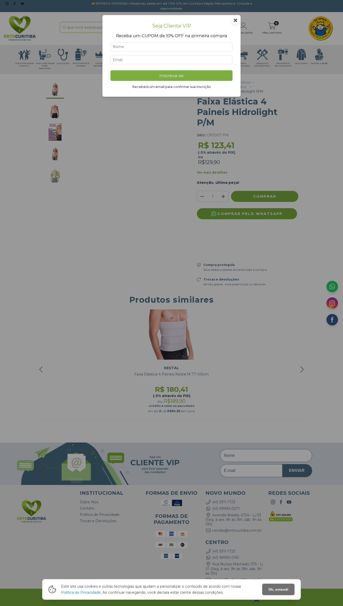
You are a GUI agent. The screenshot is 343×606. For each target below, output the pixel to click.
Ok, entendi (278, 589)
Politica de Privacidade (81, 592)
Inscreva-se (171, 75)
